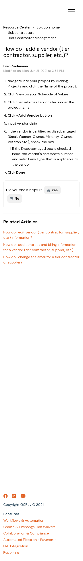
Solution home (48, 27)
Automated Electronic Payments (29, 539)
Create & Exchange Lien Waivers (29, 527)
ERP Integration (15, 546)
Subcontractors (21, 32)
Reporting (11, 552)
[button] (71, 9)
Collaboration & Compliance (26, 533)
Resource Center (17, 27)
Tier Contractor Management (32, 38)
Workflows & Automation (23, 520)
